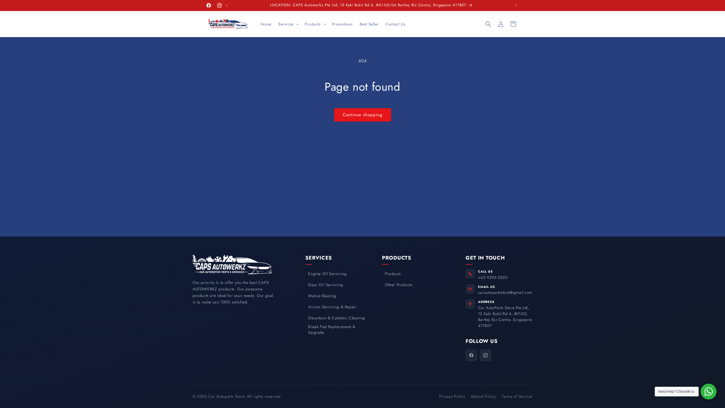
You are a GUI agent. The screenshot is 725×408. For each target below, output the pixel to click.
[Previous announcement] (227, 5)
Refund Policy (483, 396)
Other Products (398, 285)
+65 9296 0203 (493, 277)
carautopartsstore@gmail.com (505, 292)
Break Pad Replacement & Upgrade (331, 329)
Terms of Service (517, 396)
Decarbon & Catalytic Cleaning (336, 318)
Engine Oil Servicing (327, 274)
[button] (288, 24)
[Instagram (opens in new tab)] (485, 355)
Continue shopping (363, 115)
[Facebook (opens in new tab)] (471, 355)
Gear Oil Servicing (325, 285)
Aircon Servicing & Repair (332, 307)
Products (393, 274)
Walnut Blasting (322, 296)
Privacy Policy (452, 396)
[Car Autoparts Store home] (232, 264)
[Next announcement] (516, 5)
